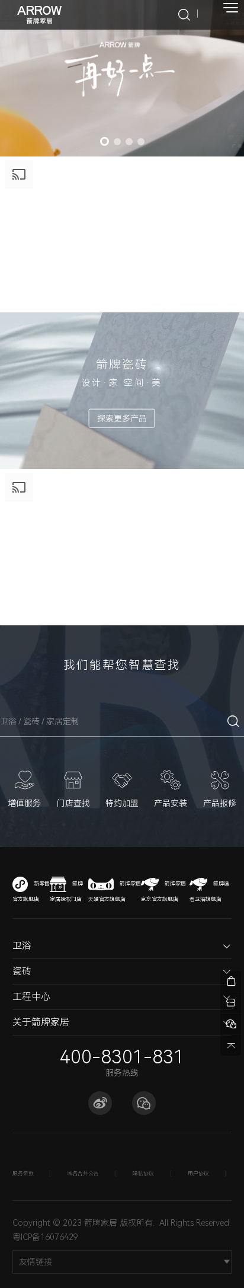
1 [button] (104, 141)
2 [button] (117, 141)
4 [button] (141, 141)
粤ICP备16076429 (45, 1237)
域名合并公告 (83, 1174)
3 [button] (129, 141)
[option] (122, 78)
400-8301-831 (122, 1057)
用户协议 (198, 1174)
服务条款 (23, 1174)
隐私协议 (143, 1174)
